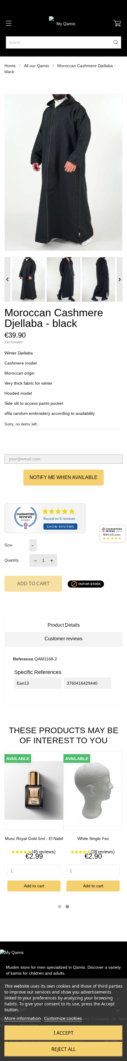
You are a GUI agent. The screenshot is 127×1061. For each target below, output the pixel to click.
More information (22, 1018)
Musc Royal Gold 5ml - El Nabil (34, 838)
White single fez (93, 838)
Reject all (63, 1049)
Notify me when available (63, 477)
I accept (64, 1033)
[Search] (115, 42)
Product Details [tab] (64, 625)
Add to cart (33, 583)
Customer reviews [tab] (63, 638)
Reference (23, 659)
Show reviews (60, 526)
